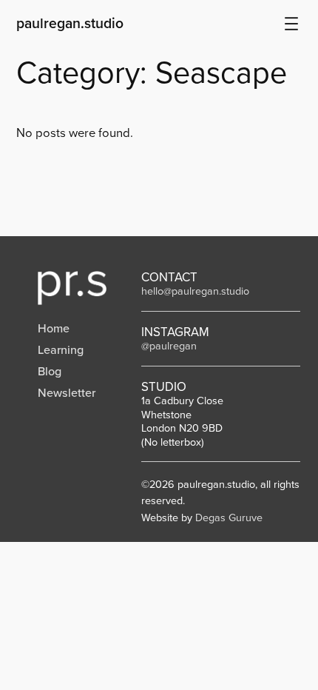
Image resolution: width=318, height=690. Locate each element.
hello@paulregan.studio (195, 291)
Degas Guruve (229, 517)
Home (54, 328)
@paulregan (169, 346)
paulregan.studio (70, 23)
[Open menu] (291, 24)
